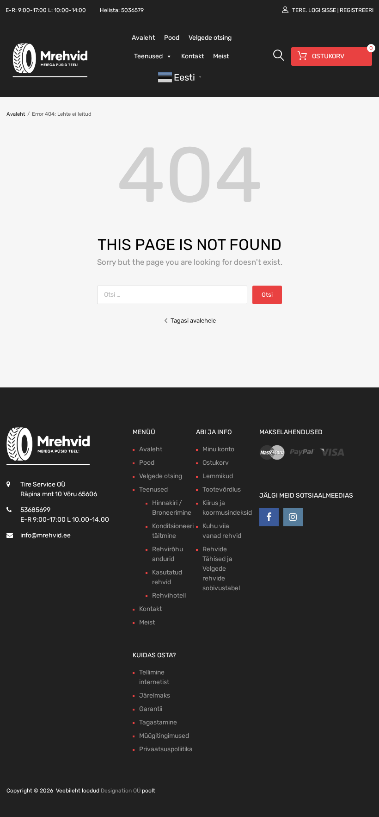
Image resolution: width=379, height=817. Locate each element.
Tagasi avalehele (193, 320)
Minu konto (218, 449)
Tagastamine (158, 722)
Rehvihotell (169, 595)
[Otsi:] (174, 295)
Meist (221, 56)
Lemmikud (217, 476)
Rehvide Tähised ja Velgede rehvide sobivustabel (221, 568)
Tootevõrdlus (221, 489)
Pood (171, 38)
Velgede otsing (210, 38)
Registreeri (356, 10)
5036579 (132, 10)
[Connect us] (269, 517)
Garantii (150, 709)
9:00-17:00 (32, 10)
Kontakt (192, 56)
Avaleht (143, 38)
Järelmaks (154, 695)
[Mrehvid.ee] (48, 77)
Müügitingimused (164, 736)
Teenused (148, 56)
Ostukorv (215, 463)
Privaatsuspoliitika (166, 749)
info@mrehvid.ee (45, 535)
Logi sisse (322, 10)
